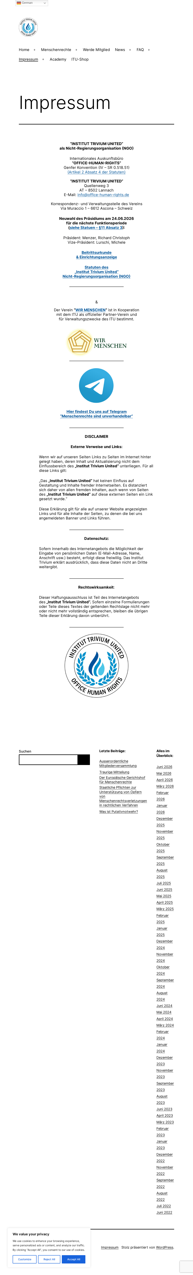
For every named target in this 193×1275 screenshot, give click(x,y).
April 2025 (164, 902)
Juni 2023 (164, 1109)
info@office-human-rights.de (103, 194)
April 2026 (164, 780)
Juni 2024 (164, 1006)
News (120, 49)
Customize (24, 1259)
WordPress (164, 1247)
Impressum (28, 59)
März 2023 (165, 1122)
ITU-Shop (80, 59)
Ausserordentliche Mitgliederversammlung (118, 763)
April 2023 (164, 1115)
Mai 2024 (164, 1012)
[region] (49, 1247)
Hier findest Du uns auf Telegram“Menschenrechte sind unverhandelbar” (96, 413)
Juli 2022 (163, 1206)
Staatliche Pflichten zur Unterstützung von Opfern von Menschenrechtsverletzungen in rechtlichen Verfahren (123, 796)
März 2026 (165, 786)
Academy (58, 59)
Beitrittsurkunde (97, 252)
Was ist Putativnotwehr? (118, 812)
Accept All (73, 1259)
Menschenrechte (56, 49)
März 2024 (165, 1025)
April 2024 (164, 1019)
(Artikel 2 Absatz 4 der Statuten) (96, 172)
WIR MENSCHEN (90, 310)
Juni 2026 (164, 767)
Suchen (25, 751)
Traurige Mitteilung (114, 772)
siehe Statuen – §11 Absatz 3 (96, 227)
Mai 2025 (163, 896)
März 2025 (165, 909)
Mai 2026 (163, 773)
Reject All (49, 1259)
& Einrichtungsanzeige (96, 257)
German (27, 2)
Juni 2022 (164, 1212)
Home (24, 49)
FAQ (140, 49)
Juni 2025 (164, 890)
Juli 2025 (163, 883)
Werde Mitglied (96, 49)
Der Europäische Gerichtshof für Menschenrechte (122, 780)
